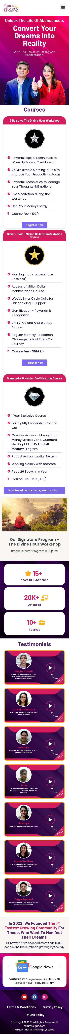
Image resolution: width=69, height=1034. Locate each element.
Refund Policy (34, 1015)
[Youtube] (24, 997)
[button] (63, 7)
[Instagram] (45, 997)
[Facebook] (34, 997)
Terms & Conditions (21, 1007)
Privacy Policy (52, 1007)
